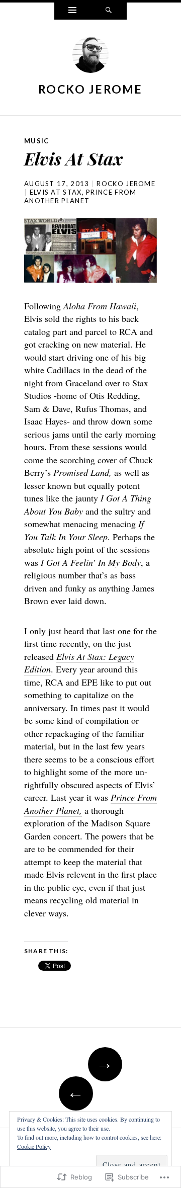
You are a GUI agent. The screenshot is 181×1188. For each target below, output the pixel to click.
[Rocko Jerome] (90, 57)
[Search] (108, 11)
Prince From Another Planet (80, 196)
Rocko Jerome (90, 89)
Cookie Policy (34, 1146)
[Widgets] (72, 11)
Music (36, 141)
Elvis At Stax (56, 192)
